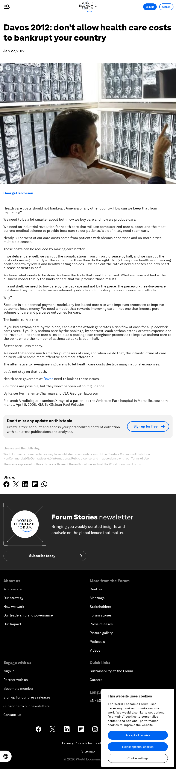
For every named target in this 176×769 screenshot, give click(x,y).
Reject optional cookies (137, 746)
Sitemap (88, 751)
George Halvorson (18, 193)
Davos (49, 379)
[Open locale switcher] (5, 756)
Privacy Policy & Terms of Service (88, 743)
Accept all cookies (138, 735)
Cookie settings (137, 758)
